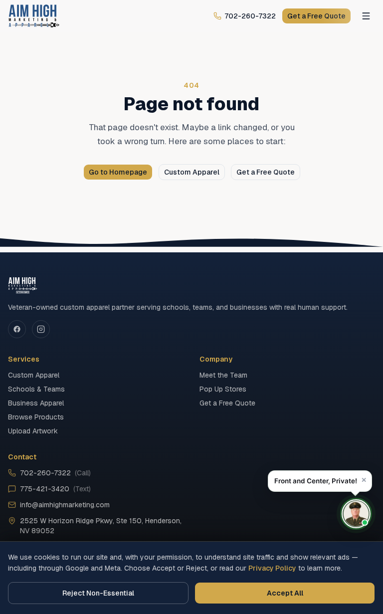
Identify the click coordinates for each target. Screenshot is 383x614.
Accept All (285, 593)
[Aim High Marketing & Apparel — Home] (34, 16)
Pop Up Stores (222, 389)
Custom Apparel (191, 172)
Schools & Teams (36, 389)
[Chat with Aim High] (356, 514)
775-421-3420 (55, 488)
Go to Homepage (118, 172)
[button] (320, 481)
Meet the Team (223, 375)
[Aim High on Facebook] (17, 329)
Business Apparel (36, 403)
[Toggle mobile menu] (366, 16)
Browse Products (36, 416)
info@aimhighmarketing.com (65, 504)
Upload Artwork (33, 430)
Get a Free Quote (316, 15)
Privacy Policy (272, 568)
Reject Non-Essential (98, 593)
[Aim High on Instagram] (41, 329)
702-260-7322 (250, 15)
